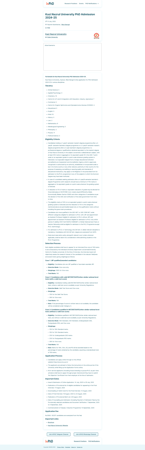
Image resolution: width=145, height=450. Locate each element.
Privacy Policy (60, 447)
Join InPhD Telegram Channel (58, 434)
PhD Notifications (91, 3)
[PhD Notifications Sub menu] (98, 3)
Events (81, 3)
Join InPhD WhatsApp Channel (86, 434)
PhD (48, 28)
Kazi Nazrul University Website (58, 425)
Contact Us (79, 447)
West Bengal (65, 24)
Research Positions (71, 3)
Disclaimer (67, 447)
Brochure (51, 422)
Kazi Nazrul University (56, 34)
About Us (73, 447)
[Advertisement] (72, 58)
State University (52, 37)
